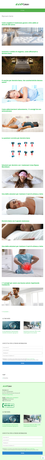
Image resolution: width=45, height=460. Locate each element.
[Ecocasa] (22, 4)
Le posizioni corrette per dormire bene (16, 138)
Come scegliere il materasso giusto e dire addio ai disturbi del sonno (20, 24)
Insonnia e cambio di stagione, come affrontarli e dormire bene (20, 52)
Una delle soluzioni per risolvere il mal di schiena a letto (22, 194)
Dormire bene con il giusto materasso (15, 221)
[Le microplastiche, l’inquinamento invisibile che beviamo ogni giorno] (11, 328)
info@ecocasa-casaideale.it (12, 397)
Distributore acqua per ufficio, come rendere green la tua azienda (31, 425)
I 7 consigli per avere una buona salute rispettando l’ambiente (20, 284)
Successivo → (6, 311)
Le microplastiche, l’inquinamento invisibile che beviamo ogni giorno (10, 425)
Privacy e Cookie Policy (30, 358)
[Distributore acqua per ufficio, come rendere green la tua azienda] (32, 328)
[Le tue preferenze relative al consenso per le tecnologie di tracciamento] (43, 458)
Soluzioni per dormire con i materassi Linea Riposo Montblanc (20, 166)
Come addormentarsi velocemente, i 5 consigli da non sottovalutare (21, 110)
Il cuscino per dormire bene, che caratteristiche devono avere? (22, 81)
